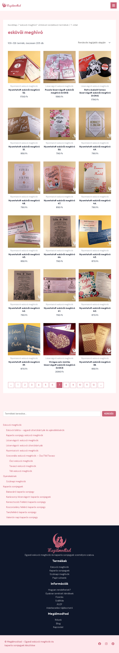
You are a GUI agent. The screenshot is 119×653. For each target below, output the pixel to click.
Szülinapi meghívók (16, 481)
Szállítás (59, 600)
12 (94, 384)
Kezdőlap (12, 25)
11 (87, 384)
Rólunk (58, 619)
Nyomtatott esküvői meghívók (22, 450)
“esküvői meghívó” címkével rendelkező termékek (44, 25)
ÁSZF (59, 604)
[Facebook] (99, 643)
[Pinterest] (113, 643)
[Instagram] (106, 643)
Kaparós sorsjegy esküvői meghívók (24, 435)
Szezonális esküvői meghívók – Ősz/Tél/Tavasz (30, 455)
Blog (58, 623)
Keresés (109, 413)
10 (80, 384)
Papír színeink (59, 578)
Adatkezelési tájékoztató (59, 608)
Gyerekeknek (10, 476)
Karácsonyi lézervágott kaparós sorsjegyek (28, 497)
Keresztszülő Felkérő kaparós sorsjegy (26, 502)
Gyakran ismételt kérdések (59, 593)
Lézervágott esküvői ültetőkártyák (24, 445)
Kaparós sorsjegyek (13, 486)
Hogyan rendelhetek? (59, 589)
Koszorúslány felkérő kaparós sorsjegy (26, 507)
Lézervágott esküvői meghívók (22, 440)
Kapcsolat (58, 627)
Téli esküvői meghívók (20, 471)
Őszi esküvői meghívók (21, 461)
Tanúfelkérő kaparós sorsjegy (21, 512)
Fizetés (59, 597)
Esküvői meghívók (12, 425)
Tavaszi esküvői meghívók (22, 466)
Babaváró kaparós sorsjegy (20, 491)
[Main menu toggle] (113, 5)
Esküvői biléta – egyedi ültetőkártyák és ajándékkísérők (35, 430)
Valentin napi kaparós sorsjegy (22, 517)
